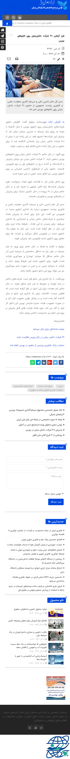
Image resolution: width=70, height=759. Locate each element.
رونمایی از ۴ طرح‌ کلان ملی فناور (47, 435)
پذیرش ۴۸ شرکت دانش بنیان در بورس (44, 430)
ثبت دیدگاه (56, 502)
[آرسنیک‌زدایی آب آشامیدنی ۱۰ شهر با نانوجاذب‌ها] (35, 659)
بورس (60, 386)
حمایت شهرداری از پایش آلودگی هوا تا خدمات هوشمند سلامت (34, 544)
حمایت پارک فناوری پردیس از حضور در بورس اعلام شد (37, 345)
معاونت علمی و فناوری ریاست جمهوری (46, 390)
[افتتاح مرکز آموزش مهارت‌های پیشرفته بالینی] (35, 624)
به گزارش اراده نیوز (53, 122)
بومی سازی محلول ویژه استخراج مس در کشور (40, 425)
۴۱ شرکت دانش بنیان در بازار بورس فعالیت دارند (40, 337)
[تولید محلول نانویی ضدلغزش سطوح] (35, 612)
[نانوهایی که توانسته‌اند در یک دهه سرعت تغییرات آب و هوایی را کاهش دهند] (35, 648)
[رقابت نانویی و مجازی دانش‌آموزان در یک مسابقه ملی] (35, 636)
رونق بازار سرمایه (45, 386)
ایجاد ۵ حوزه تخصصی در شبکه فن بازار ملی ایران (39, 419)
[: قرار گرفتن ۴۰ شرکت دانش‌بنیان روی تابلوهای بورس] (9, 59)
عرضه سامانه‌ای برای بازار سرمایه (48, 329)
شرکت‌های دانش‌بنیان (23, 386)
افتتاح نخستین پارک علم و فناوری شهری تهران (41, 539)
